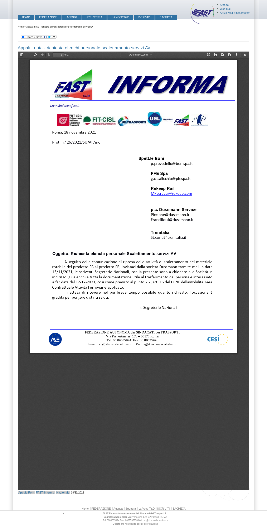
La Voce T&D (120, 17)
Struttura (94, 17)
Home (26, 17)
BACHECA (166, 17)
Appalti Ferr (26, 492)
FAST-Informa (45, 492)
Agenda (72, 17)
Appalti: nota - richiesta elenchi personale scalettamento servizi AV (84, 47)
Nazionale (62, 492)
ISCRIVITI (144, 17)
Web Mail (225, 8)
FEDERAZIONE (48, 17)
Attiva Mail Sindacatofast (235, 12)
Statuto (224, 4)
